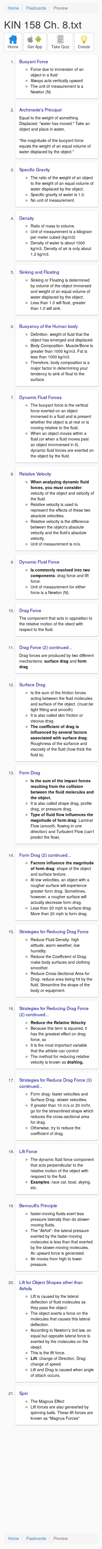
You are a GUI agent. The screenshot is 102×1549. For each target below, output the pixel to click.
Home (13, 8)
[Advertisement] (51, 1479)
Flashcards (36, 8)
